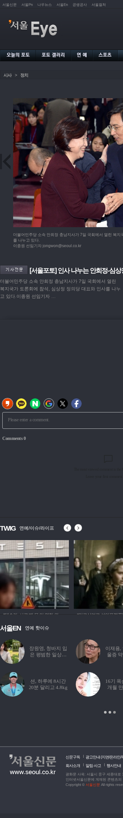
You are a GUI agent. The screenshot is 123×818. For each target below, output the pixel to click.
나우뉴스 (44, 5)
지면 (105, 757)
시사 (7, 75)
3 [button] (114, 712)
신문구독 (73, 757)
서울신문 (9, 5)
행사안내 (114, 765)
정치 (24, 75)
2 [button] (110, 712)
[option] (34, 573)
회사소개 (73, 765)
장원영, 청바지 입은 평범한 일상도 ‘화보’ (48, 654)
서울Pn (27, 5)
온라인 (115, 757)
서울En (62, 5)
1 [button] (105, 712)
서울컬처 (99, 5)
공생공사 (79, 5)
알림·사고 (93, 765)
